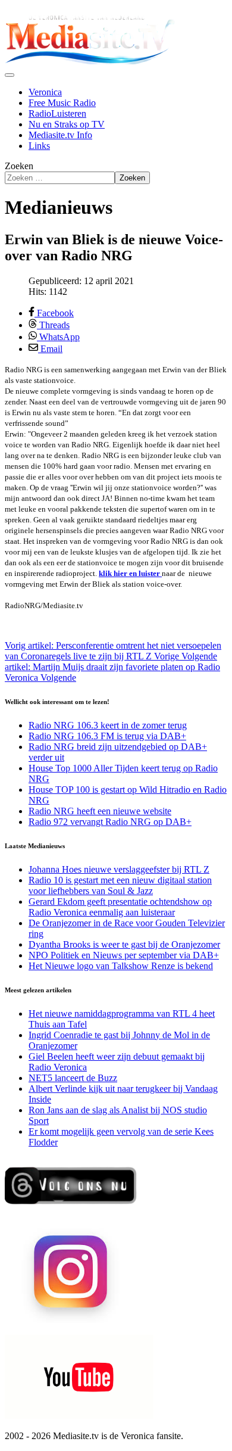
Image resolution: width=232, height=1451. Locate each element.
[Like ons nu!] (72, 1209)
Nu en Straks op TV (67, 124)
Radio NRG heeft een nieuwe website (100, 811)
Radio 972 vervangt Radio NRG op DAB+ (110, 822)
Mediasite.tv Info (60, 135)
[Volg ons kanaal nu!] (79, 1415)
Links (39, 146)
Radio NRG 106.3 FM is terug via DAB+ (107, 736)
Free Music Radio (62, 103)
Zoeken (19, 166)
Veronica (45, 92)
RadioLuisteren (57, 113)
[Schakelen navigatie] (9, 75)
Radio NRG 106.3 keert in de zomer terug (108, 725)
